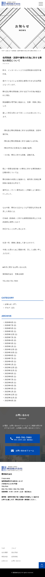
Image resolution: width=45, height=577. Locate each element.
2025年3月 (9, 343)
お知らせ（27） (11, 304)
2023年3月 (9, 388)
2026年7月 (9, 325)
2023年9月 (9, 373)
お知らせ (5, 561)
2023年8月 (9, 376)
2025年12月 (9, 334)
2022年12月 (9, 395)
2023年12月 (9, 367)
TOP (3, 548)
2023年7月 (9, 379)
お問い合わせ (16, 561)
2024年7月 (9, 358)
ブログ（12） (10, 308)
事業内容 (5, 556)
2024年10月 (9, 352)
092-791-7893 (7, 489)
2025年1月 (9, 346)
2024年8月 (9, 355)
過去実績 (14, 552)
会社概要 (5, 552)
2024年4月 (9, 361)
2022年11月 (9, 398)
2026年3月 (9, 331)
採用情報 (14, 556)
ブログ (13, 548)
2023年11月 (9, 370)
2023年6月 (9, 382)
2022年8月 (9, 400)
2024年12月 (9, 349)
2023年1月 (9, 391)
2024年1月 (9, 364)
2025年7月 (9, 337)
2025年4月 (9, 340)
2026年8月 (9, 322)
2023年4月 (9, 385)
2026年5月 (9, 328)
